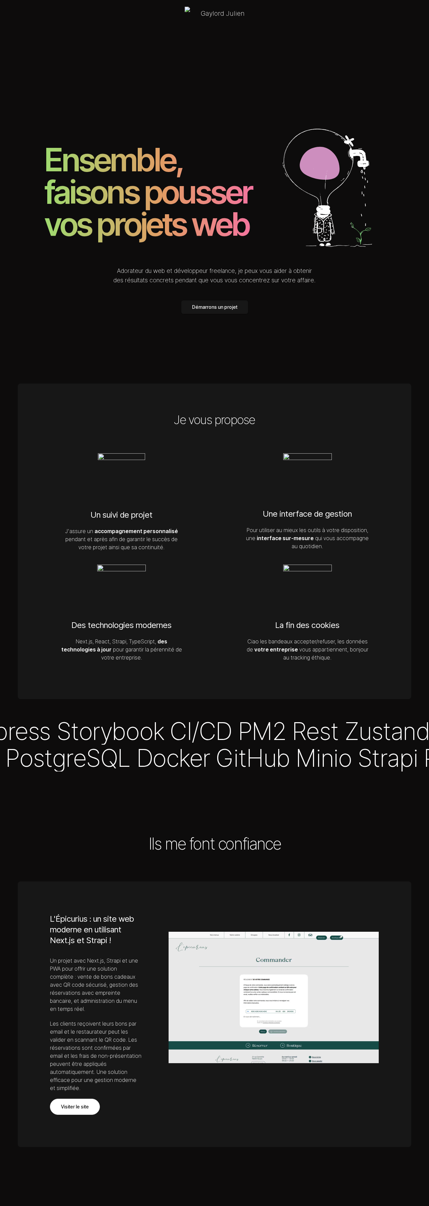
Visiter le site (75, 1106)
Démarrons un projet (214, 307)
